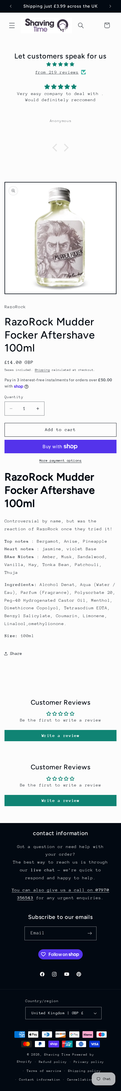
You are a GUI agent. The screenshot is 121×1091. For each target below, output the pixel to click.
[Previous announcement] (11, 6)
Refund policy (53, 1062)
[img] (61, 64)
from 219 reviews (57, 72)
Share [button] (16, 653)
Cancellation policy (88, 1079)
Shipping (42, 370)
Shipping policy (84, 1071)
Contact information (39, 1079)
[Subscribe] (89, 933)
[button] (11, 25)
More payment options (60, 461)
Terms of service (44, 1071)
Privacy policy (89, 1062)
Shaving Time (57, 1054)
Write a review (61, 735)
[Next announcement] (110, 6)
